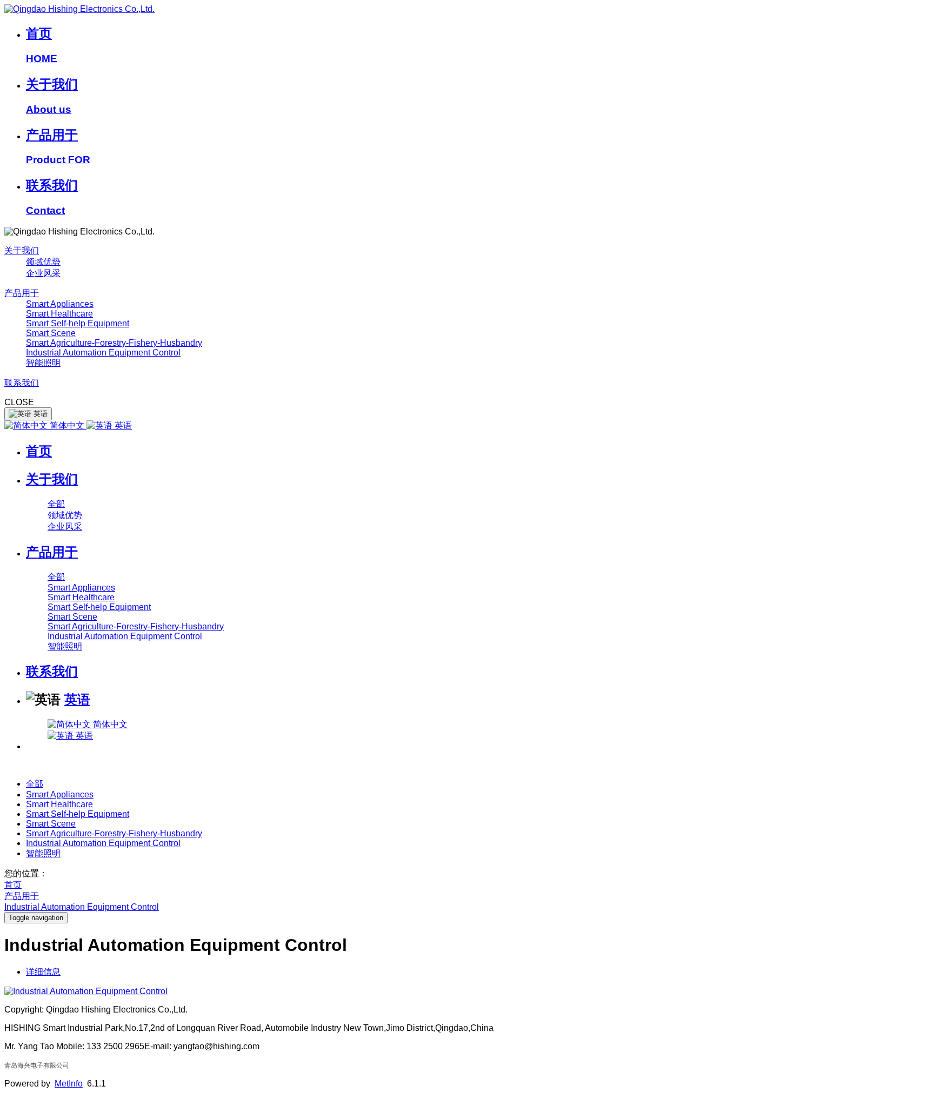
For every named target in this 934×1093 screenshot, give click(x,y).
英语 (122, 425)
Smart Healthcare (59, 313)
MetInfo (69, 1083)
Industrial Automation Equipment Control (103, 352)
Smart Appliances (60, 304)
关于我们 (21, 250)
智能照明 (43, 362)
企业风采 (43, 273)
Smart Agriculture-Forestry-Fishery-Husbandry (114, 342)
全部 (56, 503)
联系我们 (21, 382)
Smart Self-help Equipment (77, 323)
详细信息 (43, 971)
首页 (39, 451)
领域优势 (43, 261)
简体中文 (67, 425)
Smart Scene (51, 333)
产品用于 (21, 293)
